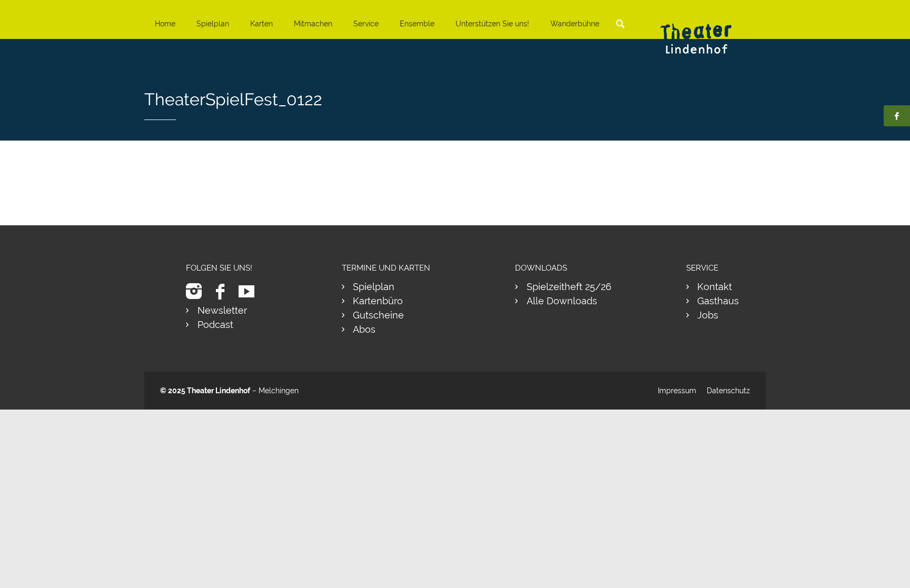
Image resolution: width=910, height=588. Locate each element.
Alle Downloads (562, 300)
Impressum (677, 390)
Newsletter (222, 310)
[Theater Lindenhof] (705, 31)
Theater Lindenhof (218, 390)
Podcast (215, 324)
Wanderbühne (574, 23)
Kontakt (714, 286)
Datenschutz (728, 390)
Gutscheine (378, 315)
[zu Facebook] (224, 291)
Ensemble (417, 23)
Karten (261, 23)
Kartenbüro (378, 300)
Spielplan (212, 23)
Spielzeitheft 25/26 (569, 286)
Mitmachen (313, 23)
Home (165, 23)
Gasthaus (718, 300)
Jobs (707, 315)
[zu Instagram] (198, 291)
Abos (364, 329)
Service (366, 23)
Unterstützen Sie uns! (492, 23)
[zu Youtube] (250, 291)
